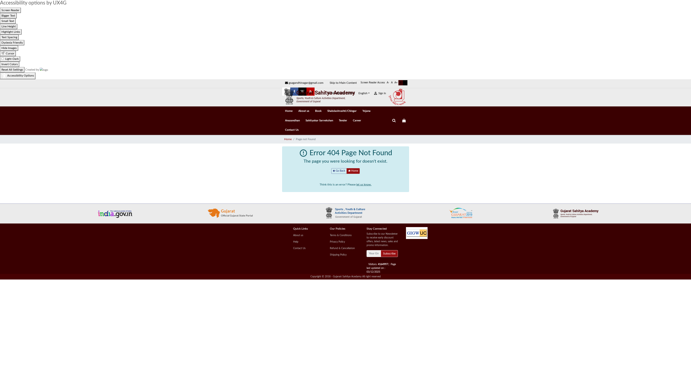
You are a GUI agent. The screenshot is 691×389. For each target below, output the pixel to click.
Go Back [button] (340, 171)
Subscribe (389, 253)
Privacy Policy (337, 242)
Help (295, 242)
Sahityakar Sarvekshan (319, 120)
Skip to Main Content (343, 82)
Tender (343, 120)
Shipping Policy (338, 255)
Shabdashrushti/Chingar (342, 111)
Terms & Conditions (341, 235)
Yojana (366, 111)
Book (318, 111)
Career (357, 120)
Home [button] (354, 171)
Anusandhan (292, 120)
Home (289, 111)
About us (303, 111)
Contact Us (292, 130)
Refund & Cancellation (342, 248)
